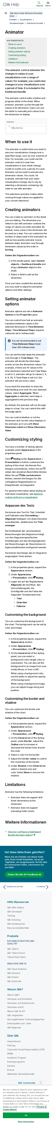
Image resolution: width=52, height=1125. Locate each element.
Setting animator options (19, 51)
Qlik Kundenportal (16, 924)
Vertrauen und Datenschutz (20, 1003)
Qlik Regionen (14, 1027)
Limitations (12, 59)
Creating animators (16, 48)
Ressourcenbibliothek (18, 928)
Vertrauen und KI (15, 1007)
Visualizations (26, 19)
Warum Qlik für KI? (16, 1011)
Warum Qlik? (13, 995)
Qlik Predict (13, 977)
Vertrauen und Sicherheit (19, 999)
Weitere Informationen (18, 62)
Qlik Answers (13, 973)
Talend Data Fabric (16, 957)
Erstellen (13, 19)
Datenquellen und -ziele (19, 1023)
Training (11, 915)
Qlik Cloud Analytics (17, 969)
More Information (26, 1121)
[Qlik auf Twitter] (41, 1082)
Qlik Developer (14, 911)
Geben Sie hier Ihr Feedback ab (24, 874)
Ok (26, 1115)
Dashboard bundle (35, 23)
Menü (48, 5)
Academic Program (16, 1057)
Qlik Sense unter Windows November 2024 (26, 14)
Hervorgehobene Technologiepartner (25, 1019)
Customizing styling (17, 55)
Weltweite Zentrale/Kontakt (20, 1074)
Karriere (11, 1066)
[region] (26, 1105)
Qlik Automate (14, 981)
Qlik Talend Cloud (16, 953)
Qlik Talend (12, 949)
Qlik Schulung (14, 919)
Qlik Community (26, 1082)
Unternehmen (14, 1041)
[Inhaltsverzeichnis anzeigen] (6, 13)
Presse (10, 1070)
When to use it (15, 44)
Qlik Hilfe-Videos (15, 907)
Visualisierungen (16, 23)
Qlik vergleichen (15, 1015)
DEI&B (10, 1053)
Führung (11, 1045)
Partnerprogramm (16, 1061)
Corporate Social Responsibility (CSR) (26, 1049)
